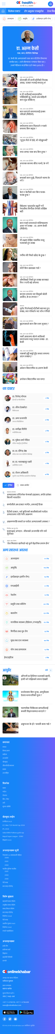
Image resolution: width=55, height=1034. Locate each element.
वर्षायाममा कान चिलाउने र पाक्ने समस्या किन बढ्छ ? (33, 127)
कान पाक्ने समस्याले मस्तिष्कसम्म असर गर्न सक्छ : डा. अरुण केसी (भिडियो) (34, 226)
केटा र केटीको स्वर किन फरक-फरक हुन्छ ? (33, 193)
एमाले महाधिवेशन (8, 931)
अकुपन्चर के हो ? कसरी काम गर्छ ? (36, 724)
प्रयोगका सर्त (6, 950)
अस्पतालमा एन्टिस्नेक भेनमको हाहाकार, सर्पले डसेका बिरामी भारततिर (29, 496)
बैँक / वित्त (6, 799)
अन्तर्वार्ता (5, 758)
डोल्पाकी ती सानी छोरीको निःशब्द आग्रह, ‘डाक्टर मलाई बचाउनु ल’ (34, 81)
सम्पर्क (5, 961)
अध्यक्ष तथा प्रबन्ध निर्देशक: (10, 978)
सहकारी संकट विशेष (9, 901)
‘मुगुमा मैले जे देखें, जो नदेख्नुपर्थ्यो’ (34, 140)
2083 (6, 879)
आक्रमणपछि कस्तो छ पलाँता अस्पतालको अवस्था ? (28, 522)
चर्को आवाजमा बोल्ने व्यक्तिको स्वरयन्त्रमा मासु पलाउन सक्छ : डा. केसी (34, 339)
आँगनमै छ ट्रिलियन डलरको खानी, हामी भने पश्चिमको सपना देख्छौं (35, 677)
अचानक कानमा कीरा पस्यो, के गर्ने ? (34, 165)
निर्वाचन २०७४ (7, 916)
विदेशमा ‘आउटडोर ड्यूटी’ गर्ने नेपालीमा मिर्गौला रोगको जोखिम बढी (33, 209)
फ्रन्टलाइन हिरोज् (8, 886)
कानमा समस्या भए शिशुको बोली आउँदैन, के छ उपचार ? (33, 295)
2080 (7, 858)
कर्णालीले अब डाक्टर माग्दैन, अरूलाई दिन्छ (25, 505)
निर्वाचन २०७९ (7, 927)
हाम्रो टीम (5, 946)
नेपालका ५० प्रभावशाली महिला (12, 855)
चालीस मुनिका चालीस (9, 869)
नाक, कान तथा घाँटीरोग (26, 77)
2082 (7, 865)
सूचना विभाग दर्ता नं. (8, 993)
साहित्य (5, 754)
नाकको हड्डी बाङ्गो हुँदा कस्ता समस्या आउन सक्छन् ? (34, 355)
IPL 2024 (6, 829)
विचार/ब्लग (6, 751)
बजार (4, 788)
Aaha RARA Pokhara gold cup (13, 833)
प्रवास (4, 769)
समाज (4, 747)
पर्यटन (4, 792)
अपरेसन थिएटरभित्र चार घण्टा (32, 379)
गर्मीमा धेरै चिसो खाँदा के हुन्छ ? (33, 255)
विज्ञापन (5, 953)
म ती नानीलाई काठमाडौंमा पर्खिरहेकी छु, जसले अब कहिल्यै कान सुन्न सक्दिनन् (33, 97)
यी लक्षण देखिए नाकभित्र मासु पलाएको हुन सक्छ (32, 241)
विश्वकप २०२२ (7, 840)
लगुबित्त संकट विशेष (9, 905)
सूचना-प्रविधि (6, 806)
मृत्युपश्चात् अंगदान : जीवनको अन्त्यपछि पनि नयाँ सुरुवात (27, 532)
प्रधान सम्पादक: (7, 985)
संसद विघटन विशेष (8, 909)
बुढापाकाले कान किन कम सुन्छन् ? (34, 324)
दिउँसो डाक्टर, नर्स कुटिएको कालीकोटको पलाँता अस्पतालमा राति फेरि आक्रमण (27, 513)
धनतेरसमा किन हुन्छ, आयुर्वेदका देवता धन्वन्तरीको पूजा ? (35, 693)
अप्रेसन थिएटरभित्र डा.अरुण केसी (34, 368)
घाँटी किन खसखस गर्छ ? (30, 268)
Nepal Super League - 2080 (13, 836)
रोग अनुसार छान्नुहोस (33, 11)
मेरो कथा (5, 882)
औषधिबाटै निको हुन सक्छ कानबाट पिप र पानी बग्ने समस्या (34, 281)
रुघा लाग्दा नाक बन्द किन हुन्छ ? (33, 152)
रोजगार (5, 795)
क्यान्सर (22, 306)
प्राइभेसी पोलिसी (7, 957)
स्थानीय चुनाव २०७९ (9, 923)
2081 (6, 861)
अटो (4, 803)
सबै (46, 670)
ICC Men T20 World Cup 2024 (14, 825)
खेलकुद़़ (5, 762)
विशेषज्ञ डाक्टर (14, 11)
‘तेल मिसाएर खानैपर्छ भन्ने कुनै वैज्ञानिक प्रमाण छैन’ (28, 544)
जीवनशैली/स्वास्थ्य (8, 766)
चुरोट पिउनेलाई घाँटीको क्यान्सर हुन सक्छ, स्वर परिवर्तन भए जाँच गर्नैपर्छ (35, 310)
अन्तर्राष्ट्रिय (6, 773)
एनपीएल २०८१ (7, 821)
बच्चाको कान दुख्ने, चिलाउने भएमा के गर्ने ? (35, 179)
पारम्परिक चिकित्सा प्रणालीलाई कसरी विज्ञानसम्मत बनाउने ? (34, 709)
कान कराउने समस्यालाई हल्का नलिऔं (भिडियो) (32, 113)
